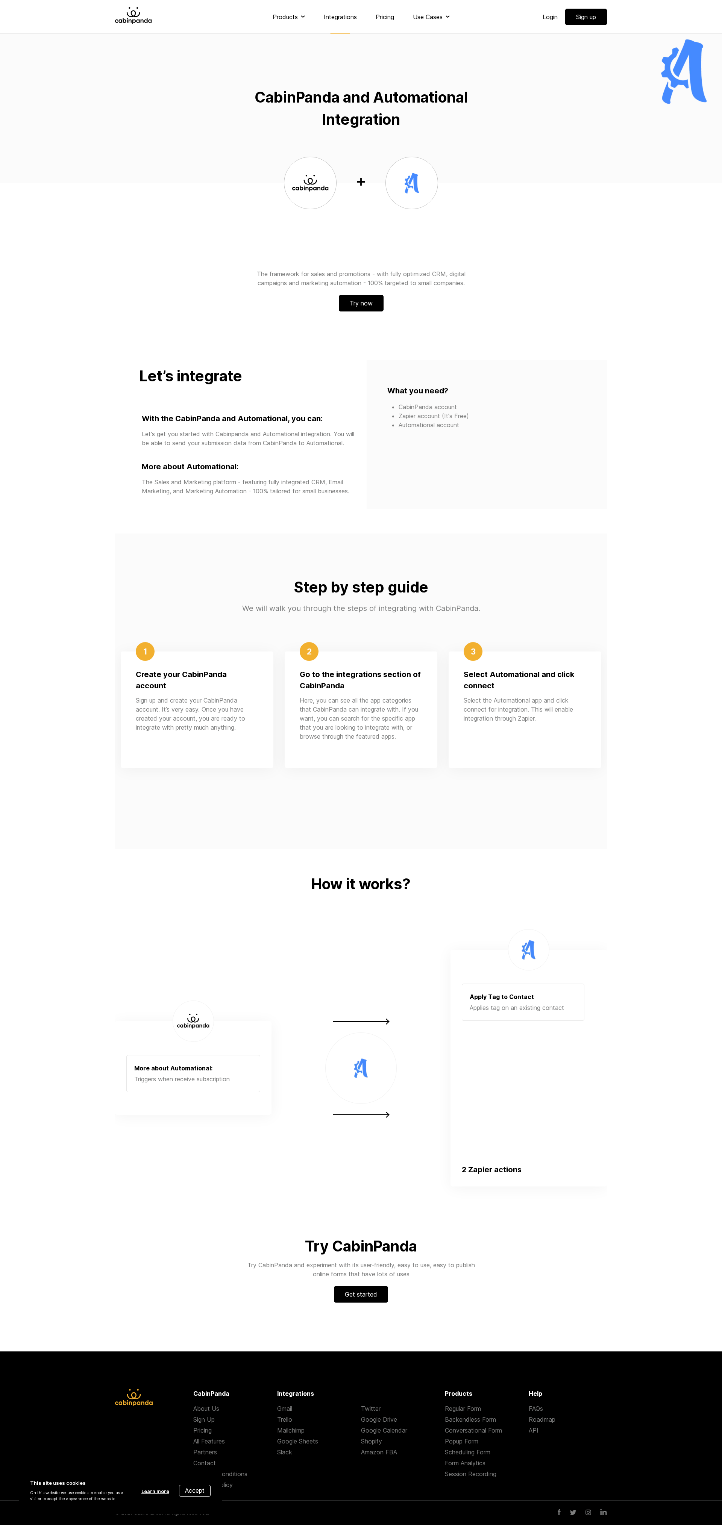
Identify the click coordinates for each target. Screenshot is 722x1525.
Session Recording (470, 1474)
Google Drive (379, 1419)
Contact (204, 1463)
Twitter (371, 1408)
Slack (284, 1452)
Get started (361, 1294)
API (533, 1430)
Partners (205, 1452)
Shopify (371, 1441)
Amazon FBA (379, 1452)
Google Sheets (297, 1441)
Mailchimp (291, 1430)
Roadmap (542, 1419)
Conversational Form (473, 1430)
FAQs (536, 1408)
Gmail (284, 1408)
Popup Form (461, 1441)
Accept (195, 1490)
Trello (284, 1419)
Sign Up (204, 1419)
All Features (209, 1441)
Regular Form (463, 1408)
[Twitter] (573, 1513)
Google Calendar (384, 1430)
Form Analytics (465, 1463)
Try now (361, 303)
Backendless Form (470, 1419)
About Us (206, 1408)
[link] (289, 16)
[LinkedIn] (603, 1513)
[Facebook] (559, 1513)
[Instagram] (588, 1513)
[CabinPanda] (133, 16)
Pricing (202, 1430)
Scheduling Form (467, 1452)
